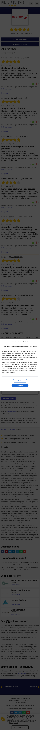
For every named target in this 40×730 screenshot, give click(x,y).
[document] (20, 365)
